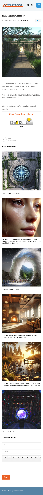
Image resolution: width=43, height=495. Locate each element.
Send (6, 477)
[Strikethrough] (18, 457)
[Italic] (9, 457)
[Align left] (23, 457)
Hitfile (21, 127)
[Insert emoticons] (36, 457)
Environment (25, 20)
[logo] (12, 5)
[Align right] (32, 457)
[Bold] (6, 457)
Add (12, 139)
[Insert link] (41, 457)
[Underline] (14, 457)
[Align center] (27, 457)
